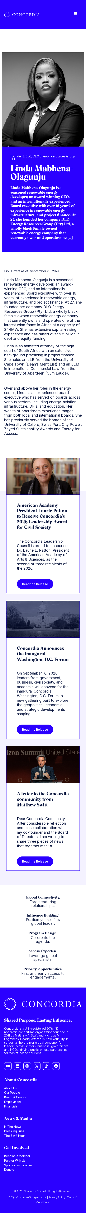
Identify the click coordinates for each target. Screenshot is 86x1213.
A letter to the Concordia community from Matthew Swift (43, 799)
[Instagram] (27, 1066)
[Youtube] (8, 1066)
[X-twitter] (36, 1066)
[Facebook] (56, 1066)
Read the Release (35, 584)
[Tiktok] (46, 1066)
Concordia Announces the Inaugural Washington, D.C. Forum (43, 654)
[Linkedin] (17, 1066)
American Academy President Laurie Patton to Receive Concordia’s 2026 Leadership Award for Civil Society (42, 516)
